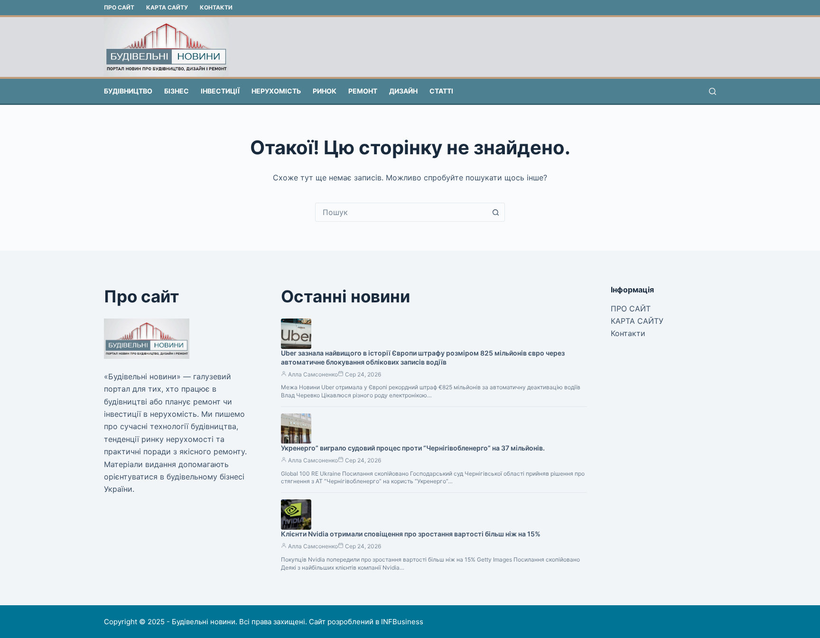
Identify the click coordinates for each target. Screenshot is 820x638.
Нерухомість (276, 91)
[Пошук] (712, 91)
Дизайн (403, 91)
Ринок (324, 91)
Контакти (216, 7)
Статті (441, 91)
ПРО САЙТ (119, 7)
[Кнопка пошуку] (495, 212)
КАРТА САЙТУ (167, 7)
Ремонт (362, 91)
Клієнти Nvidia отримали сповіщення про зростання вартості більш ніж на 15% (410, 534)
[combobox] (401, 212)
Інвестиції (220, 91)
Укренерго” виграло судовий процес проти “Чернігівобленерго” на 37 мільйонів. (413, 448)
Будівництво (128, 91)
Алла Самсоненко (313, 374)
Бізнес (176, 91)
